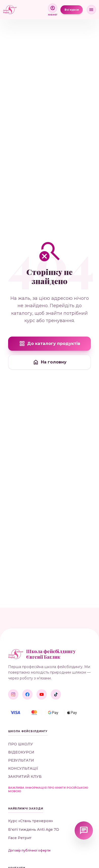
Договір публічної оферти (29, 850)
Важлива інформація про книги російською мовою (48, 789)
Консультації (23, 768)
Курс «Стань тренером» (30, 821)
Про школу (20, 744)
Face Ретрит (19, 838)
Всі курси (71, 9)
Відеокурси (21, 752)
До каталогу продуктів (49, 343)
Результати (21, 760)
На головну (50, 362)
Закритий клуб (25, 776)
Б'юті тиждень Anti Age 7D (33, 829)
